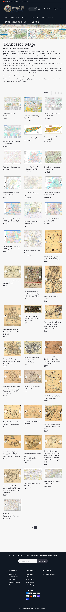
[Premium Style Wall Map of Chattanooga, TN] (33, 162)
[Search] (35, 9)
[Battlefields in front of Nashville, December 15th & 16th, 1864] (12, 322)
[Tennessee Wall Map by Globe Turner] (33, 110)
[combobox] (32, 9)
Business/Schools (16, 22)
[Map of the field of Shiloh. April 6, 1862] (33, 381)
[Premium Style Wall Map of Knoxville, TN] (12, 188)
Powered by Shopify (40, 608)
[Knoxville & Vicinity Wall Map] (33, 188)
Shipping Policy (30, 582)
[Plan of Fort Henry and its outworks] (33, 416)
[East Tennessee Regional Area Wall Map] (53, 478)
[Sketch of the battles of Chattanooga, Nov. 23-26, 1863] (53, 419)
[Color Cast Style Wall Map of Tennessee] (12, 136)
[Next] (35, 527)
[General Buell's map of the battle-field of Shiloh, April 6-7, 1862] (12, 354)
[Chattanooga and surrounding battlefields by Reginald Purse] (33, 315)
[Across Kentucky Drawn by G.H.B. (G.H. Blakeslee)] (53, 247)
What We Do (48, 17)
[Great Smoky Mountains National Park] (53, 162)
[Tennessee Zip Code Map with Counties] (53, 134)
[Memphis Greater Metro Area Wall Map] (33, 215)
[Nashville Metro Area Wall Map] (33, 244)
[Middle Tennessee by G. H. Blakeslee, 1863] (53, 386)
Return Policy (30, 585)
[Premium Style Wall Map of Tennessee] (53, 108)
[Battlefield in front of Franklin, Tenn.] (53, 284)
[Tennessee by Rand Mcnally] (12, 108)
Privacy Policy (30, 579)
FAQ (27, 577)
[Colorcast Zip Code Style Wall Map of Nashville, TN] (12, 242)
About (36, 22)
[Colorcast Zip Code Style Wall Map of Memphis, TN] (12, 214)
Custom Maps (30, 17)
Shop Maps (11, 17)
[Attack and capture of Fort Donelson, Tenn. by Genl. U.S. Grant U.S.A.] (33, 283)
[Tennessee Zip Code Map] (12, 161)
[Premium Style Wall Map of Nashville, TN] (53, 214)
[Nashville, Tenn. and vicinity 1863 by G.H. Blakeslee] (12, 416)
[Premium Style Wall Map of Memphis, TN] (53, 188)
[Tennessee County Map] (33, 134)
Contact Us (29, 574)
